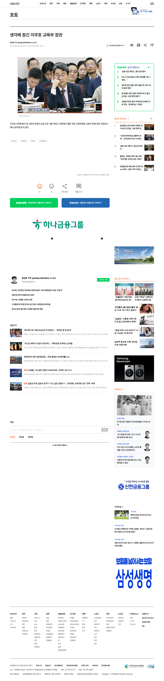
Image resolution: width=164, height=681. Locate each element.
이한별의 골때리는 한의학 (125, 456)
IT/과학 (82, 3)
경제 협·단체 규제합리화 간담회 (23, 295)
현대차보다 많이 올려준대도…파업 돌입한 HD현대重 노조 (47, 356)
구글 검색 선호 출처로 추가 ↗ (117, 45)
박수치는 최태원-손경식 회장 (22, 299)
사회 (57, 3)
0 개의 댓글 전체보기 (59, 445)
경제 (64, 3)
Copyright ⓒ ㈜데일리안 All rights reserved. (117, 674)
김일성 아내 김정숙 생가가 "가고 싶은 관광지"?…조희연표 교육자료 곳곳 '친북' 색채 (59, 383)
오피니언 (43, 3)
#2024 (14, 141)
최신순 (12, 437)
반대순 (30, 437)
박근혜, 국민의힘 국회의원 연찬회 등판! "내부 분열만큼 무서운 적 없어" (37, 290)
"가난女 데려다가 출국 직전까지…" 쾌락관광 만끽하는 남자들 (48, 343)
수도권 (113, 3)
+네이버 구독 (103, 280)
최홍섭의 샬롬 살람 (123, 431)
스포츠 (98, 3)
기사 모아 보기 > (28, 282)
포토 (120, 3)
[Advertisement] (59, 407)
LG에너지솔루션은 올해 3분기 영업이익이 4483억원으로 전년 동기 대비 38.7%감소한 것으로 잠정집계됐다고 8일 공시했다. (64, 374)
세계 (105, 3)
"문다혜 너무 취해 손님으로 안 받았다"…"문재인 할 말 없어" (48, 330)
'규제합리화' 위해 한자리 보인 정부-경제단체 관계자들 (31, 304)
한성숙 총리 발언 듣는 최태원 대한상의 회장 (27, 309)
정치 (51, 3)
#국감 (33, 141)
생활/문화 (73, 3)
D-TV (128, 3)
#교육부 (24, 141)
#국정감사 (43, 141)
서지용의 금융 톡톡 (123, 444)
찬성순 (21, 437)
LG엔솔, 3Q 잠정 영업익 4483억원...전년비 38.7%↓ (48, 370)
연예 (90, 3)
